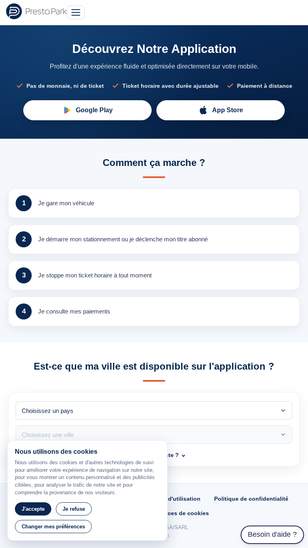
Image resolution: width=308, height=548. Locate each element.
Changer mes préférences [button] (53, 527)
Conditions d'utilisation (168, 498)
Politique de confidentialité (251, 498)
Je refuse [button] (74, 509)
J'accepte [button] (33, 509)
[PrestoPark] (36, 11)
